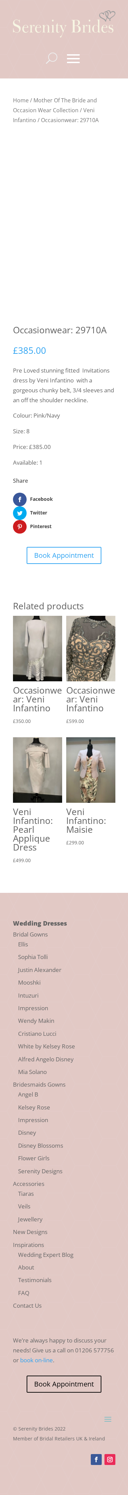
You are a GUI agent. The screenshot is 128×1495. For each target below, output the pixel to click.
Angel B (28, 1094)
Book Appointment (64, 555)
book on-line (36, 1360)
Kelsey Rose (34, 1107)
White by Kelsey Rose (46, 1046)
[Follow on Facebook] (96, 1459)
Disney (27, 1132)
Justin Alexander (39, 970)
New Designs (30, 1232)
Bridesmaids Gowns (39, 1084)
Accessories (28, 1184)
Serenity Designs (40, 1171)
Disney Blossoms (40, 1145)
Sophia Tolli (33, 957)
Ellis (23, 944)
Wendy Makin (36, 1021)
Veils (24, 1206)
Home (21, 100)
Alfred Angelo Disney (46, 1059)
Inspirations (28, 1245)
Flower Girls (33, 1158)
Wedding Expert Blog (45, 1255)
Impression (33, 1008)
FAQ (23, 1293)
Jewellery (30, 1219)
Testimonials (35, 1280)
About (26, 1267)
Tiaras (26, 1194)
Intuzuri (28, 995)
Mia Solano (32, 1072)
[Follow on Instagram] (109, 1459)
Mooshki (29, 982)
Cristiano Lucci (37, 1033)
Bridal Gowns (30, 934)
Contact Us (27, 1305)
